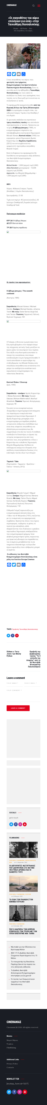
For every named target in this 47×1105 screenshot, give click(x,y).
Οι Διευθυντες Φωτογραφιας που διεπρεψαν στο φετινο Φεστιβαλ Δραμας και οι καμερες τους (22, 869)
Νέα (30, 28)
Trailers (10, 1044)
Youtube (28, 894)
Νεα (10, 862)
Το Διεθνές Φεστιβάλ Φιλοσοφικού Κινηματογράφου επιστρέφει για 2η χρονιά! (23, 973)
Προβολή (15, 629)
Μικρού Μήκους (12, 1040)
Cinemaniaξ (11, 1027)
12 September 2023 (20, 862)
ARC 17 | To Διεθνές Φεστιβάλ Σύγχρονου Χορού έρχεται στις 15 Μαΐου (24, 955)
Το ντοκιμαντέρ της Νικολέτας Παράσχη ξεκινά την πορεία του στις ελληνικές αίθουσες (23, 964)
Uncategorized (30, 860)
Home (15, 28)
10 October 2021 (17, 926)
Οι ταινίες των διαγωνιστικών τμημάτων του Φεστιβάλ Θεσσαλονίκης (23, 981)
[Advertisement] (23, 597)
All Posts (23, 28)
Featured (12, 860)
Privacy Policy (12, 1064)
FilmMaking (20, 860)
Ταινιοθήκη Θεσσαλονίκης (28, 629)
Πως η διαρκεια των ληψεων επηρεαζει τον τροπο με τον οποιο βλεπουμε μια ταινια (23, 931)
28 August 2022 (17, 896)
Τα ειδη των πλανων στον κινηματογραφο (21, 901)
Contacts (10, 1067)
